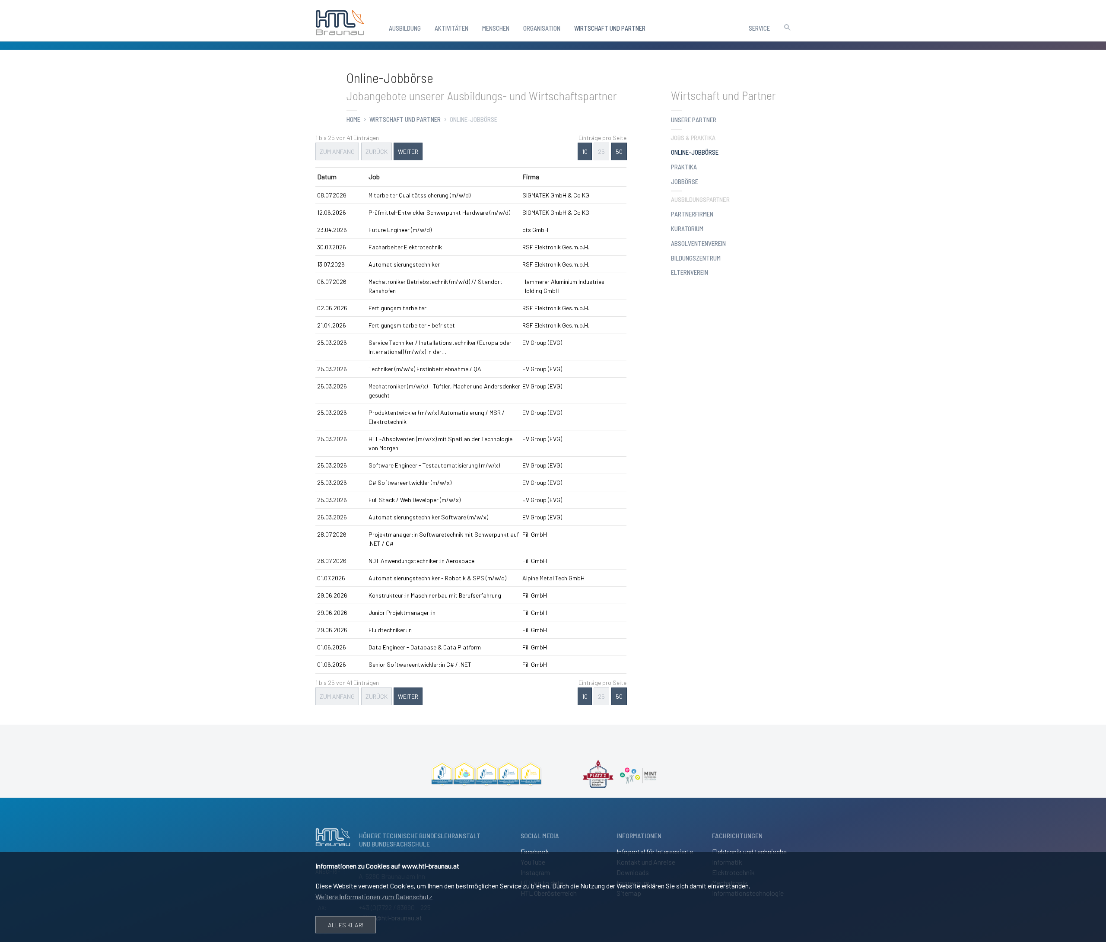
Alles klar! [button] (345, 925)
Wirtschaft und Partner (405, 119)
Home (353, 119)
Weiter (408, 151)
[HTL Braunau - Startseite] (340, 20)
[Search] (787, 26)
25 (601, 151)
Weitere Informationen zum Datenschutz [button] (373, 896)
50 (618, 151)
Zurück (376, 151)
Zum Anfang (337, 151)
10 (584, 151)
